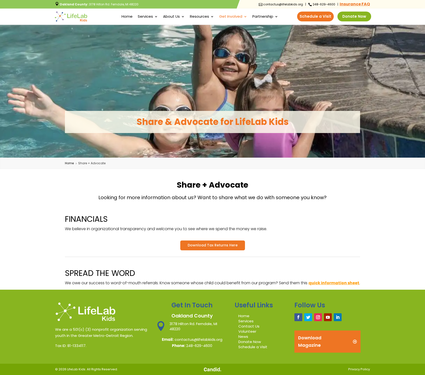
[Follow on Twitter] (308, 317)
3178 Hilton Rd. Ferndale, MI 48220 (96, 4)
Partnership (262, 17)
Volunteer (247, 331)
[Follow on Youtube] (328, 317)
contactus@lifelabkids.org (281, 4)
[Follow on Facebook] (298, 317)
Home (127, 17)
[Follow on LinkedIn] (338, 317)
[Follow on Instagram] (318, 317)
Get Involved (230, 17)
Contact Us (248, 326)
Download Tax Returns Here (213, 245)
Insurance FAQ (355, 4)
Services (145, 17)
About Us (171, 17)
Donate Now (354, 16)
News (243, 336)
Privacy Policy (359, 369)
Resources (199, 17)
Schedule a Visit (315, 16)
